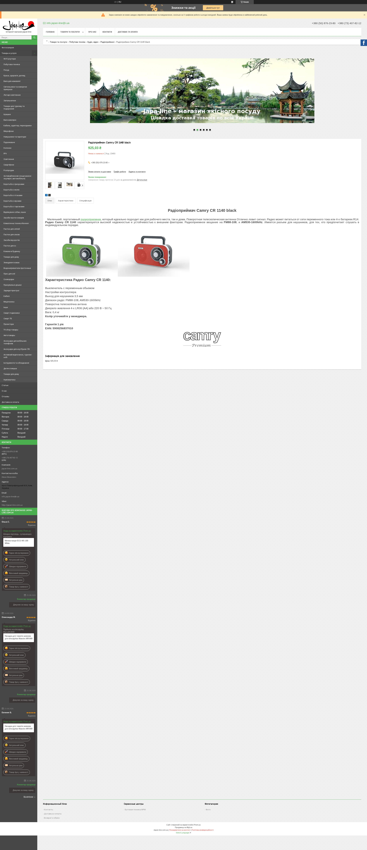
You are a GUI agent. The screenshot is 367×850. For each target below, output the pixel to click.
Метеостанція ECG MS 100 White (16, 542)
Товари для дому (11, 257)
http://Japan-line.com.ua (12, 505)
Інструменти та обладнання (16, 363)
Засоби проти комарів (14, 217)
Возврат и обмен (52, 818)
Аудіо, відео (92, 42)
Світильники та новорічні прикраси (15, 88)
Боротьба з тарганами (14, 206)
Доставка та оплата (128, 32)
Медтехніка (9, 301)
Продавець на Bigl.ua (183, 827)
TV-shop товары (11, 329)
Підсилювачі (9, 142)
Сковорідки (9, 279)
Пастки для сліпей (12, 229)
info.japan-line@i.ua (10, 496)
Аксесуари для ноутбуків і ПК (17, 349)
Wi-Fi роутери (10, 58)
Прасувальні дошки (13, 285)
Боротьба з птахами (13, 195)
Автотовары (9, 335)
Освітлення (9, 159)
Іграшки (7, 114)
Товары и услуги (9, 53)
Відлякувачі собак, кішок (15, 212)
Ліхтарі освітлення (12, 95)
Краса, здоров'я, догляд (14, 75)
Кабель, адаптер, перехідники (18, 125)
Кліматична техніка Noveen (16, 223)
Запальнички (10, 100)
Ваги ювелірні (10, 120)
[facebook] (46, 196)
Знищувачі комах (11, 262)
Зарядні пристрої (11, 290)
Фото (208, 809)
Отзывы (5, 396)
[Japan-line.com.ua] (18, 26)
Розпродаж (9, 170)
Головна (50, 32)
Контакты (48, 809)
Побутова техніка (12, 64)
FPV (5, 153)
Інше (6, 307)
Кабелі (7, 296)
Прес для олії (9, 273)
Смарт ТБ (8, 318)
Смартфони (9, 164)
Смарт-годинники (12, 313)
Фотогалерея (8, 47)
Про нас (92, 32)
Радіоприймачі (107, 42)
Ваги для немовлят (12, 81)
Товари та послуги (70, 32)
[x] (49, 196)
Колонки (7, 148)
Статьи (5, 385)
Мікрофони (9, 131)
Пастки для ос (10, 245)
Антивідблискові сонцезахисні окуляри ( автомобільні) (17, 177)
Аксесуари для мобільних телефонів (15, 342)
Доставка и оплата (10, 402)
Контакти (107, 32)
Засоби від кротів (12, 240)
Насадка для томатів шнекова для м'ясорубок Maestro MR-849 (18, 637)
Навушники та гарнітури (15, 136)
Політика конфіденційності (203, 830)
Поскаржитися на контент (179, 830)
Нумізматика (9, 379)
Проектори (9, 324)
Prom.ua (197, 825)
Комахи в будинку (12, 251)
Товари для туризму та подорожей (14, 107)
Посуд (6, 70)
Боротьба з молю (11, 189)
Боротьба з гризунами (14, 184)
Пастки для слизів (12, 234)
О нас (4, 391)
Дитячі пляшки (10, 368)
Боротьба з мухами (12, 201)
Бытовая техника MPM (135, 809)
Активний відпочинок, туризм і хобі (18, 356)
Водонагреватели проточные (17, 268)
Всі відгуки (28, 796)
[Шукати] (34, 37)
